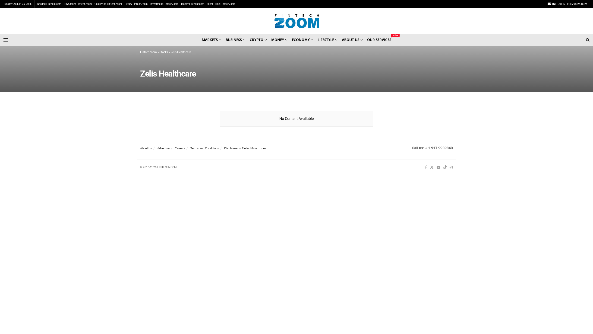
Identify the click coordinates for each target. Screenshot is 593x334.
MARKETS (210, 39)
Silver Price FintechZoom (221, 4)
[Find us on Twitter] (432, 167)
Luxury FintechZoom (136, 4)
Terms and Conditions (204, 148)
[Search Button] (588, 40)
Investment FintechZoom (164, 4)
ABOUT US (350, 39)
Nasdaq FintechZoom (49, 4)
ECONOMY (301, 39)
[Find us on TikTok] (445, 168)
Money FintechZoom (192, 4)
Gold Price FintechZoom (108, 4)
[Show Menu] (5, 40)
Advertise (163, 148)
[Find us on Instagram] (451, 167)
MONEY (277, 39)
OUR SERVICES (379, 39)
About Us (146, 148)
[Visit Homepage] (297, 21)
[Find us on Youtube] (438, 167)
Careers (180, 148)
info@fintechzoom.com (569, 4)
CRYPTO (256, 39)
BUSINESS (234, 39)
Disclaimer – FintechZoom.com (245, 148)
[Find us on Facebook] (426, 167)
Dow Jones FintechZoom (78, 4)
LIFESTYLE (326, 39)
